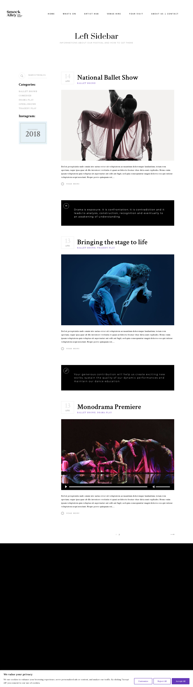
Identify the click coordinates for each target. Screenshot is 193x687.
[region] (96, 678)
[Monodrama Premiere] (117, 454)
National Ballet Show (107, 77)
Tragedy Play (106, 248)
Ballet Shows (86, 83)
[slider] (163, 487)
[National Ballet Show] (117, 125)
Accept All (180, 681)
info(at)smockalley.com (115, 578)
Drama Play (104, 412)
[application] (117, 487)
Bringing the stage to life (112, 242)
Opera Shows (27, 104)
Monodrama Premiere (109, 407)
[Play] (66, 487)
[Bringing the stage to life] (117, 289)
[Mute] (154, 487)
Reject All (162, 681)
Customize (143, 681)
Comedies (25, 95)
